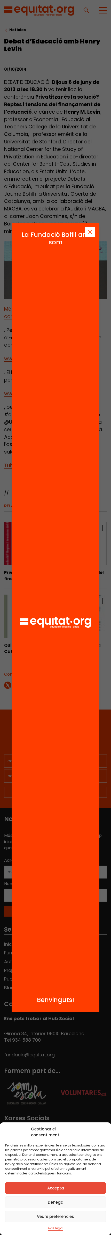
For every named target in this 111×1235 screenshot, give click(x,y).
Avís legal (55, 1228)
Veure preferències (55, 1216)
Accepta (55, 1188)
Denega (56, 1202)
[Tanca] (90, 232)
